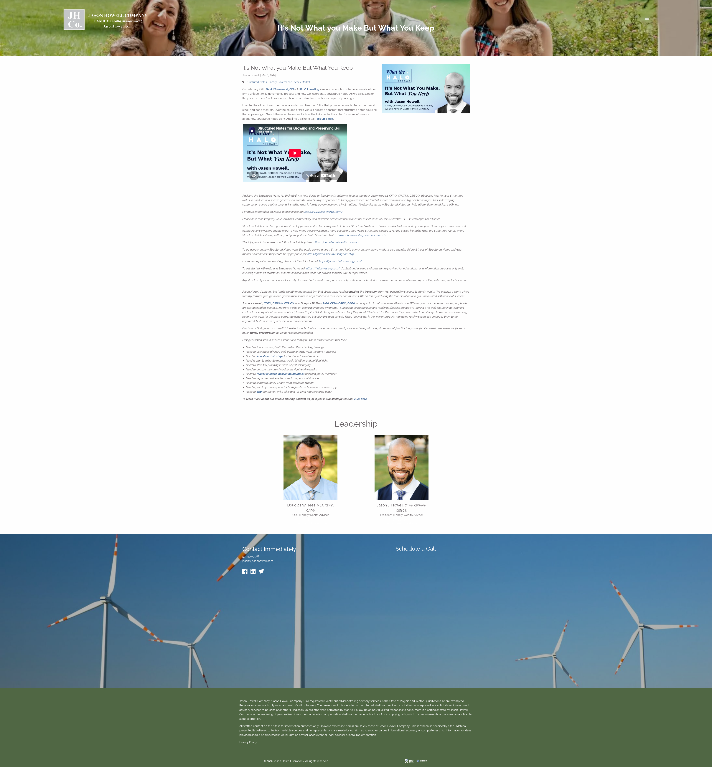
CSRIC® (289, 303)
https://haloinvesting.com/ (323, 268)
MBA (326, 303)
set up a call (325, 118)
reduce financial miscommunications (280, 374)
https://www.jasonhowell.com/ (323, 211)
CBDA (351, 303)
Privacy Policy (248, 742)
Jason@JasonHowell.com (401, 523)
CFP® (267, 303)
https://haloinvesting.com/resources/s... (363, 235)
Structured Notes (256, 82)
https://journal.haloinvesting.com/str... (337, 242)
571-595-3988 (401, 519)
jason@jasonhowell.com (257, 561)
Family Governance (280, 82)
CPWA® (278, 303)
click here (360, 399)
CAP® (342, 303)
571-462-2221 (310, 519)
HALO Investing (309, 89)
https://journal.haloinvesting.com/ (340, 261)
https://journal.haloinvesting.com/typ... (331, 254)
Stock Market (302, 82)
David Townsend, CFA (280, 89)
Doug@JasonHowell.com (310, 523)
